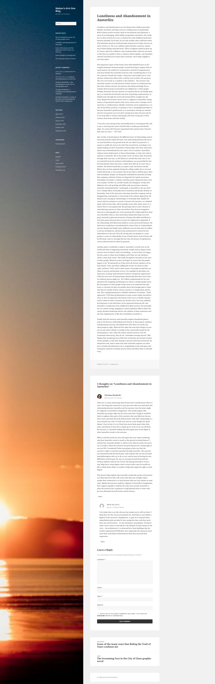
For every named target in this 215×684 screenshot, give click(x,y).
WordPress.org (60, 170)
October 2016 (60, 127)
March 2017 (59, 114)
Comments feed (61, 167)
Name (100, 587)
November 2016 (61, 124)
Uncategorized (60, 144)
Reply (100, 497)
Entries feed (59, 163)
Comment (101, 559)
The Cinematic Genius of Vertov (66, 59)
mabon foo (114, 364)
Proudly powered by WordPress (107, 677)
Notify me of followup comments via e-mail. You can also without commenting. (122, 615)
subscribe (101, 616)
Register (58, 157)
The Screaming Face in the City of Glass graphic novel (65, 84)
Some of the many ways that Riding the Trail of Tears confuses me (65, 50)
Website (100, 605)
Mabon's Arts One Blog (65, 9)
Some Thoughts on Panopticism (66, 55)
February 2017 (60, 117)
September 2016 (61, 131)
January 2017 (60, 121)
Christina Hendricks (62, 82)
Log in (57, 160)
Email (100, 596)
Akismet (11, 682)
